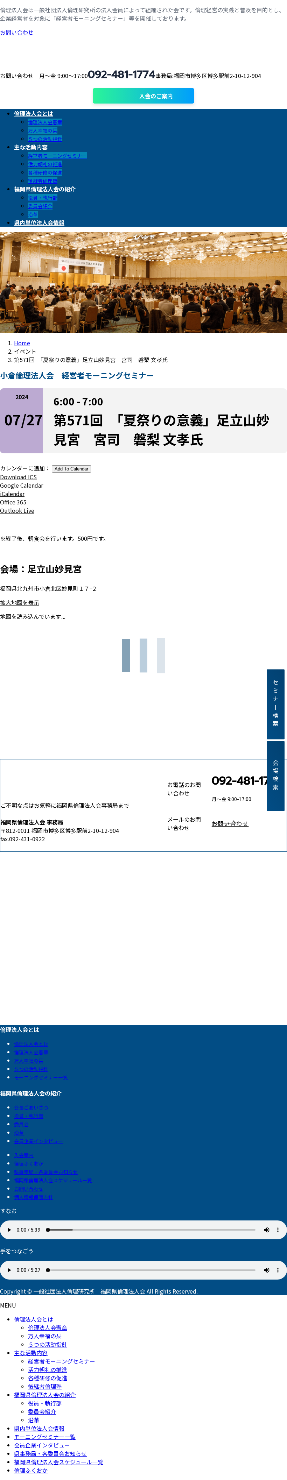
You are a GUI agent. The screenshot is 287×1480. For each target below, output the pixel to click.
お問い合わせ (17, 32)
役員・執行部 (42, 197)
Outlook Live (17, 510)
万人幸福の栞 (42, 130)
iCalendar (12, 493)
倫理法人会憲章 (45, 122)
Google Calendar (21, 485)
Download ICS (18, 477)
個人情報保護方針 (33, 1197)
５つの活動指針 (45, 138)
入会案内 (24, 1155)
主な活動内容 (31, 1352)
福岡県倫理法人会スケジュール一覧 (53, 1180)
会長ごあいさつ (31, 1107)
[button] (249, 823)
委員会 (21, 1124)
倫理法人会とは (31, 1043)
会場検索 (275, 775)
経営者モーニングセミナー (57, 155)
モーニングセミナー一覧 (41, 1077)
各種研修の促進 (45, 172)
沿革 (33, 214)
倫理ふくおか (28, 1163)
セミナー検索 (275, 704)
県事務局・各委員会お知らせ (46, 1171)
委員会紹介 (40, 206)
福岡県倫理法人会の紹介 (45, 1394)
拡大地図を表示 (19, 602)
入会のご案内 (156, 96)
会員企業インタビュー (38, 1141)
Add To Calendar (71, 469)
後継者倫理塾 (42, 180)
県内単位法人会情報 (39, 1428)
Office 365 (13, 502)
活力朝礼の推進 (45, 164)
